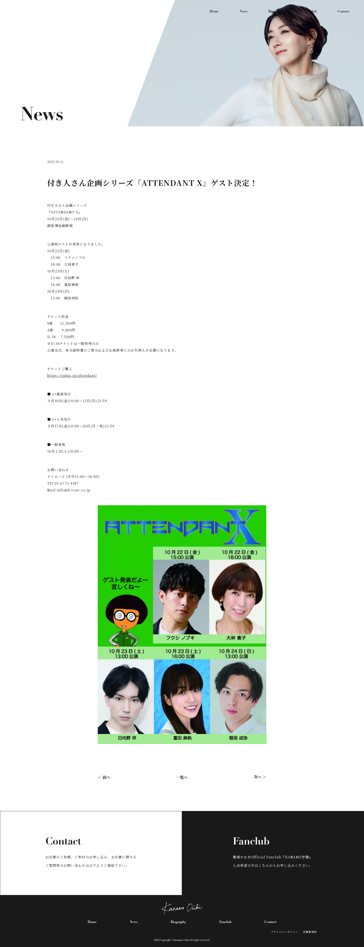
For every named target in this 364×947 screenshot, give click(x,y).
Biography (276, 11)
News (244, 11)
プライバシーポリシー (284, 932)
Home (214, 11)
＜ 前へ (104, 777)
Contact (343, 11)
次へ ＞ (260, 776)
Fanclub (311, 11)
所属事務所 (310, 932)
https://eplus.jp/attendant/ (72, 375)
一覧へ (182, 777)
